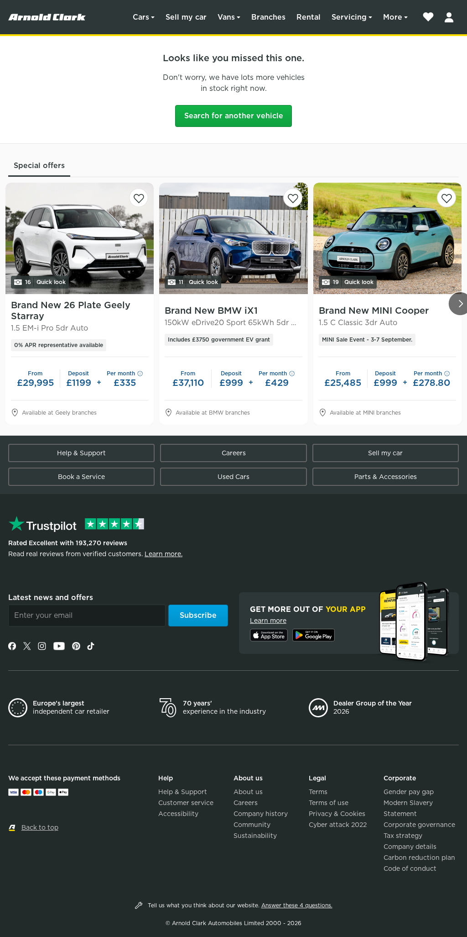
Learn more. (163, 554)
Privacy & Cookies (337, 813)
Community (252, 824)
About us (248, 791)
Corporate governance (419, 824)
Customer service (185, 802)
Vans (226, 17)
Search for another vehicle (233, 115)
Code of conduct (410, 868)
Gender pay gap (409, 791)
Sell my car (186, 17)
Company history (261, 813)
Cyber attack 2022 (338, 824)
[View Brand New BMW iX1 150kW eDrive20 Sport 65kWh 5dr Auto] (233, 238)
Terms (318, 791)
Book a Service (81, 476)
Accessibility (178, 813)
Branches (268, 17)
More (392, 17)
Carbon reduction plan (419, 857)
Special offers (39, 165)
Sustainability (255, 835)
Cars (141, 17)
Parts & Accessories (385, 476)
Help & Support (81, 453)
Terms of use (328, 802)
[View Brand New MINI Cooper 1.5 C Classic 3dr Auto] (387, 238)
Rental (308, 17)
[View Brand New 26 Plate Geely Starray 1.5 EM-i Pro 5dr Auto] (79, 238)
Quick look (45, 282)
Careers (234, 453)
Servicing (349, 17)
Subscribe (198, 615)
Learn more (268, 620)
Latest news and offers (50, 597)
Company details (410, 846)
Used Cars (233, 476)
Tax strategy (403, 835)
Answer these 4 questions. (296, 905)
